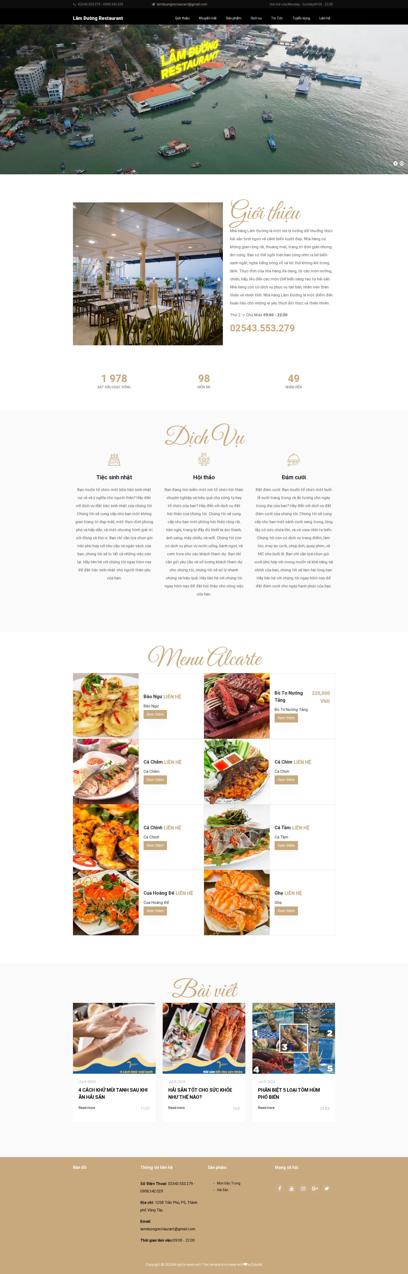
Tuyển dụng (301, 18)
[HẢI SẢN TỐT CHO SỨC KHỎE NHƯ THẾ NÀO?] (204, 1038)
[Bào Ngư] (106, 706)
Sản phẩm (233, 18)
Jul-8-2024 (87, 1082)
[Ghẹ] (237, 903)
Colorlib (256, 1264)
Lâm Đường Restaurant (98, 18)
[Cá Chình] (106, 837)
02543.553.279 (262, 328)
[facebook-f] (279, 1188)
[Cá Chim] (237, 771)
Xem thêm (155, 714)
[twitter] (327, 1188)
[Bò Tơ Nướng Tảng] (237, 706)
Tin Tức (277, 18)
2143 (324, 1108)
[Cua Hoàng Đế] (106, 903)
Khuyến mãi (208, 18)
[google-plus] (315, 1188)
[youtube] (291, 1188)
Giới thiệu (182, 18)
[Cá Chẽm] (106, 771)
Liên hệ (324, 18)
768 (236, 1108)
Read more (87, 1108)
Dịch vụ (256, 18)
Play (395, 163)
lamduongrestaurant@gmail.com (182, 4)
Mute (401, 163)
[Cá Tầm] (237, 837)
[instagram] (303, 1188)
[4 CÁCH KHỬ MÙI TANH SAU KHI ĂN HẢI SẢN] (114, 1038)
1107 (145, 1108)
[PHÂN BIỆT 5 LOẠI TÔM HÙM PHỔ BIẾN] (293, 1038)
